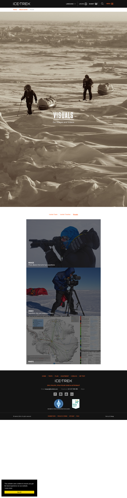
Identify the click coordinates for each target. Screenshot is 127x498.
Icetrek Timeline (65, 214)
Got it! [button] (19, 492)
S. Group (111, 416)
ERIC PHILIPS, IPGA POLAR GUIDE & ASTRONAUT (63, 385)
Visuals (75, 214)
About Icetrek (23, 9)
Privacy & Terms (62, 416)
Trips (50, 376)
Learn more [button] (8, 488)
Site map (71, 416)
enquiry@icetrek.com (51, 389)
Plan (56, 376)
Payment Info (52, 416)
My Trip (82, 376)
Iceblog (74, 376)
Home (15, 9)
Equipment (65, 376)
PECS (77, 416)
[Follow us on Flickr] (72, 394)
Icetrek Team (53, 214)
